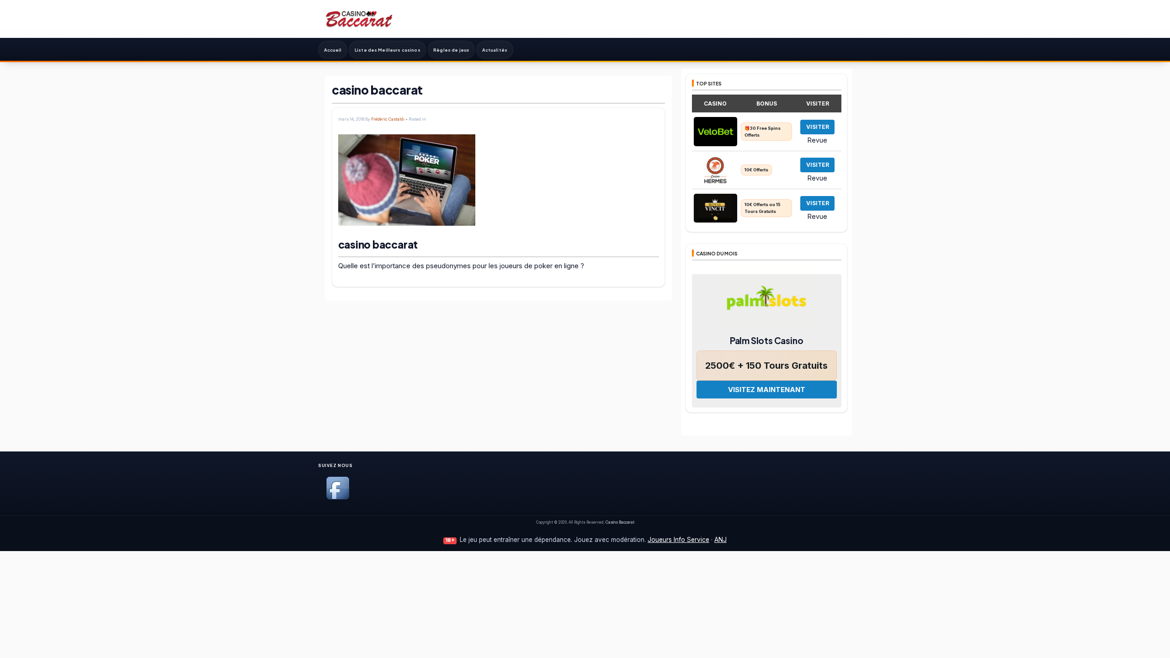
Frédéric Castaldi (387, 119)
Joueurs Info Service (678, 539)
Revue (817, 139)
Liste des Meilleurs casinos (387, 50)
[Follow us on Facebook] (337, 498)
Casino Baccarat (620, 522)
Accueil (333, 50)
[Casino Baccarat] (359, 18)
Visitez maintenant (766, 389)
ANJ (720, 539)
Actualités (494, 50)
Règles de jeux (451, 50)
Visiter (817, 126)
